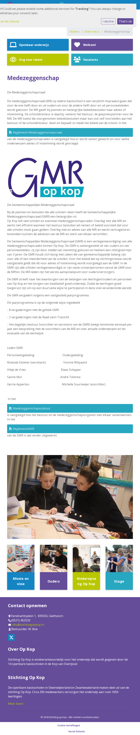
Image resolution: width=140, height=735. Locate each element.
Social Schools (76, 731)
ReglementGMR (23, 429)
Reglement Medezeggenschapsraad (37, 132)
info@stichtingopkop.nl (28, 625)
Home (74, 32)
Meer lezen (15, 704)
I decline (108, 21)
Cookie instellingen (68, 725)
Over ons (91, 32)
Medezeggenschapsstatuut (31, 408)
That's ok (125, 21)
